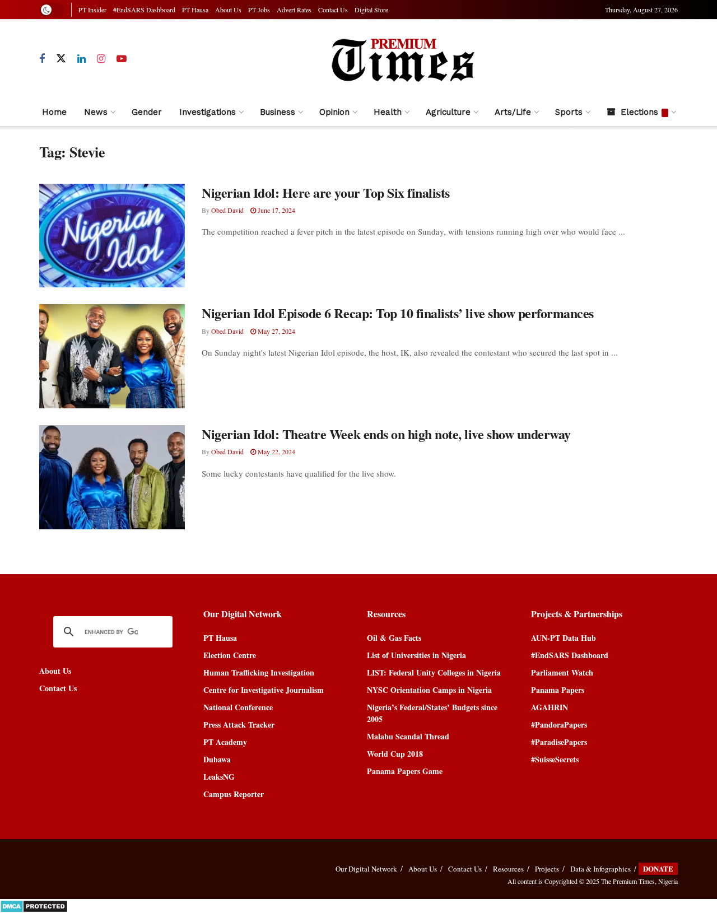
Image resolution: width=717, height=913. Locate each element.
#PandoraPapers (559, 724)
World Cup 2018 (395, 754)
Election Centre (229, 655)
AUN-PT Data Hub (563, 638)
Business (277, 112)
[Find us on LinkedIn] (81, 59)
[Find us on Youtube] (122, 59)
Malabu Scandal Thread (408, 736)
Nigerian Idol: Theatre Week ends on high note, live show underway (386, 434)
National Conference (238, 707)
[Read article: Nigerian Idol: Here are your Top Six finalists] (112, 236)
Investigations (207, 112)
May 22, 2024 (275, 451)
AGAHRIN (549, 707)
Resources (508, 869)
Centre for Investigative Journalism (263, 690)
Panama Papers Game (405, 771)
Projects (547, 869)
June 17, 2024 (275, 210)
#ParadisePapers (559, 742)
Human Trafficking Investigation (258, 672)
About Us (228, 9)
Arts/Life (513, 112)
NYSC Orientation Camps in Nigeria (429, 690)
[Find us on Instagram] (101, 59)
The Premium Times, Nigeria (639, 881)
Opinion (334, 112)
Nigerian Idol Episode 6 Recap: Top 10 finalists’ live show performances (398, 313)
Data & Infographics (600, 869)
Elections (639, 112)
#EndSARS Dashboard (144, 9)
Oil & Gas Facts (394, 638)
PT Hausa (195, 9)
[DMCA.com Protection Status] (34, 905)
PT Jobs (259, 9)
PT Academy (225, 742)
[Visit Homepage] (402, 59)
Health (388, 112)
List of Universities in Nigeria (416, 655)
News (96, 112)
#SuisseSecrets (555, 759)
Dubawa (217, 759)
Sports (569, 112)
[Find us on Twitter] (61, 59)
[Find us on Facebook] (42, 59)
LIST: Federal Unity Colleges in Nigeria (434, 672)
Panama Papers (557, 690)
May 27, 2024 (275, 331)
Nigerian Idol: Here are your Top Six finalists (326, 192)
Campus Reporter (233, 794)
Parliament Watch (562, 672)
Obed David (227, 210)
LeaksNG (219, 776)
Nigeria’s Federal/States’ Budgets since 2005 (432, 713)
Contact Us (333, 9)
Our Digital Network (366, 869)
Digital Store (371, 9)
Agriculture (448, 112)
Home (54, 112)
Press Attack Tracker (238, 724)
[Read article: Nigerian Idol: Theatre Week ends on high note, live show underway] (112, 477)
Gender (147, 112)
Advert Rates (294, 9)
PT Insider (92, 9)
